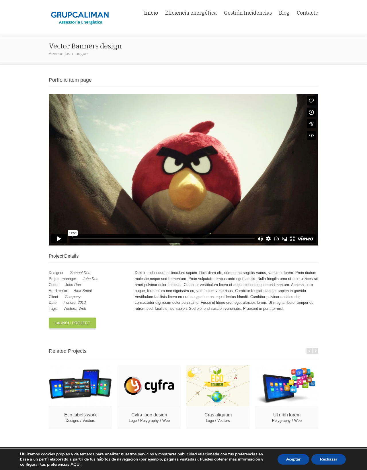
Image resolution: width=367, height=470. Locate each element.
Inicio (151, 13)
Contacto (307, 13)
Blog (284, 13)
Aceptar (293, 459)
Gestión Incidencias (248, 13)
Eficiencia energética (191, 13)
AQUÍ (76, 464)
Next (315, 351)
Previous (309, 351)
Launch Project (72, 323)
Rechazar (328, 459)
